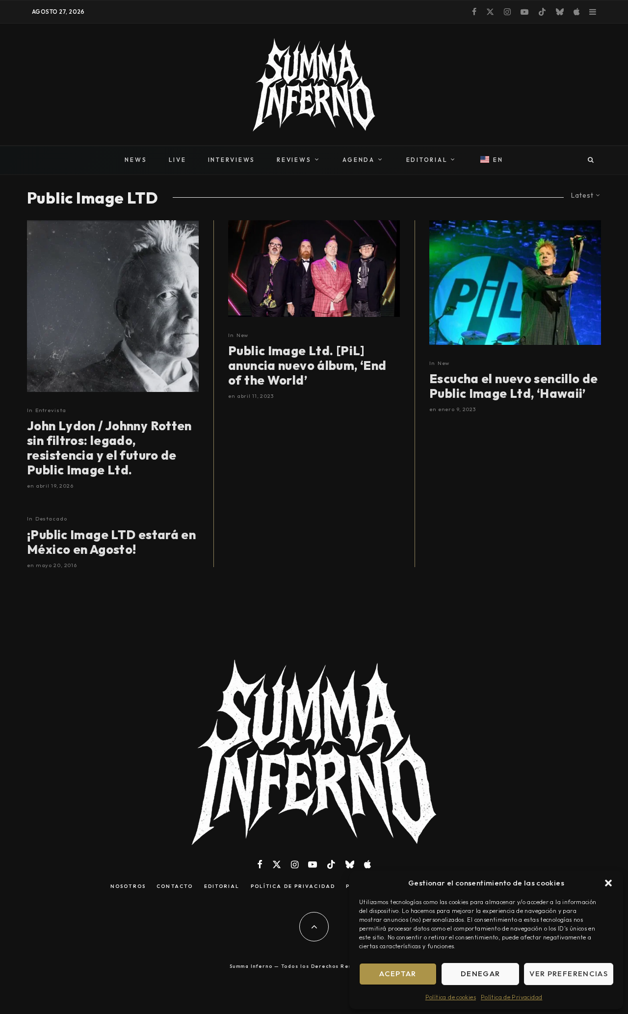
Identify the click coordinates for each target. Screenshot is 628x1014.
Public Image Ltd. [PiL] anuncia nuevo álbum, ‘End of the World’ (307, 365)
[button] (608, 883)
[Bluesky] (560, 11)
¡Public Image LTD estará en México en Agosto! (111, 542)
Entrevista (50, 410)
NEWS (136, 159)
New (242, 335)
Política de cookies (450, 997)
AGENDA (358, 159)
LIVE (177, 159)
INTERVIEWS (232, 159)
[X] (490, 11)
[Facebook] (474, 11)
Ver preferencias (568, 973)
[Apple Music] (576, 11)
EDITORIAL (427, 159)
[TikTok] (542, 11)
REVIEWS (294, 159)
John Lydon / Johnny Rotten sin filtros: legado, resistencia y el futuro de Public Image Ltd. (109, 447)
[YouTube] (524, 11)
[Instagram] (507, 11)
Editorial (222, 886)
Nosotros (128, 886)
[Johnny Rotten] (113, 306)
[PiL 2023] (314, 268)
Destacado (51, 518)
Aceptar (397, 973)
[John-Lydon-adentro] (515, 282)
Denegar (480, 973)
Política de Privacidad (511, 997)
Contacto (175, 886)
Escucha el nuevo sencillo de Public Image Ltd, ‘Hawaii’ (513, 386)
